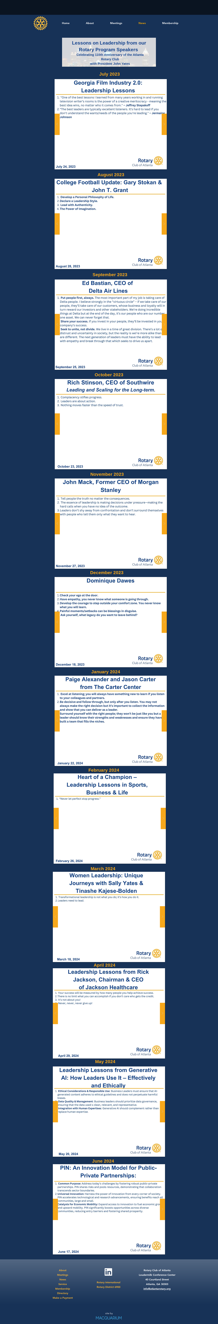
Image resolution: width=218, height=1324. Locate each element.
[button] (111, 124)
